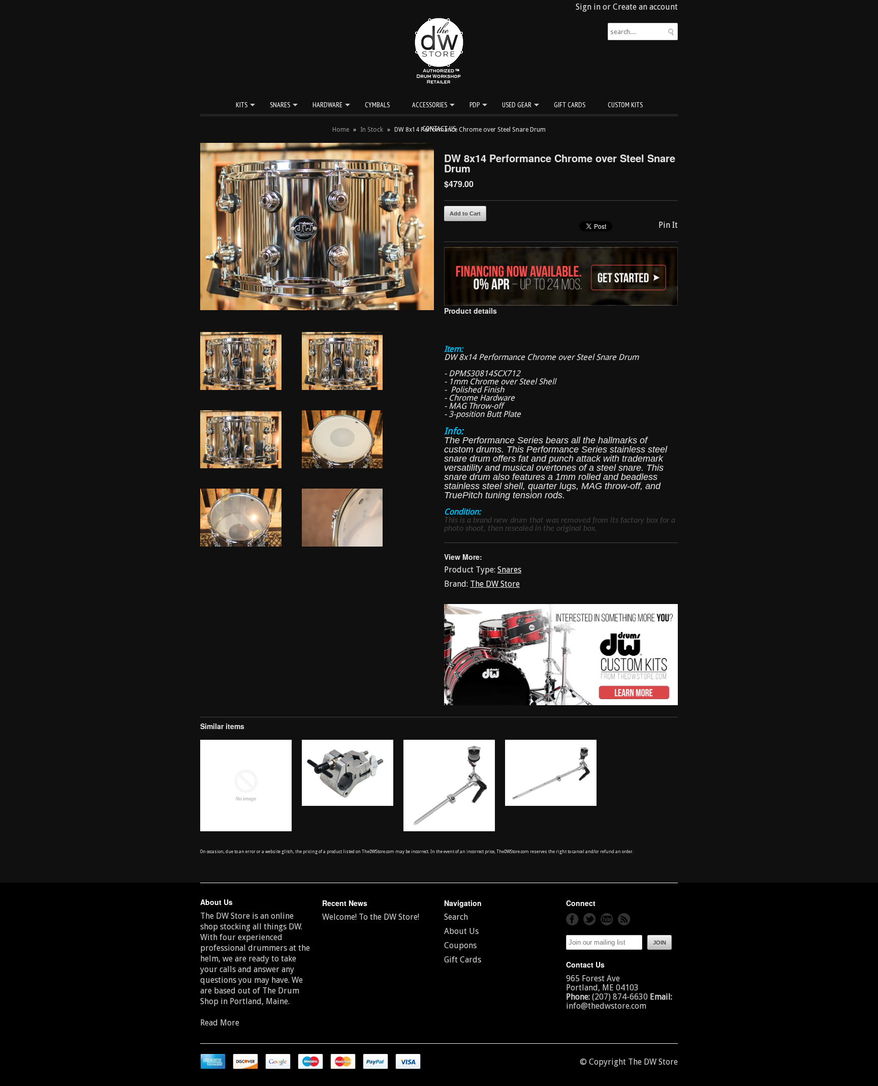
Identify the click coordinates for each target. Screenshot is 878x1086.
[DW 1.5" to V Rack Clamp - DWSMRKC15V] (347, 803)
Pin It (668, 225)
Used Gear (516, 104)
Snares (280, 104)
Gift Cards (569, 104)
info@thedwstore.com (606, 1006)
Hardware (327, 104)
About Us (461, 931)
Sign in (588, 7)
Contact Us (439, 128)
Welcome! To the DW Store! (370, 917)
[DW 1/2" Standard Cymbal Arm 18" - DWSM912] (551, 803)
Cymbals (377, 104)
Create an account (645, 7)
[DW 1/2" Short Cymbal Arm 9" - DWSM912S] (449, 828)
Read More (219, 1023)
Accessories (429, 104)
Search (456, 917)
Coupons (460, 945)
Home (340, 129)
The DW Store (495, 584)
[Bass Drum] (246, 828)
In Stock (371, 129)
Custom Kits (625, 104)
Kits (241, 104)
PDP (474, 104)
